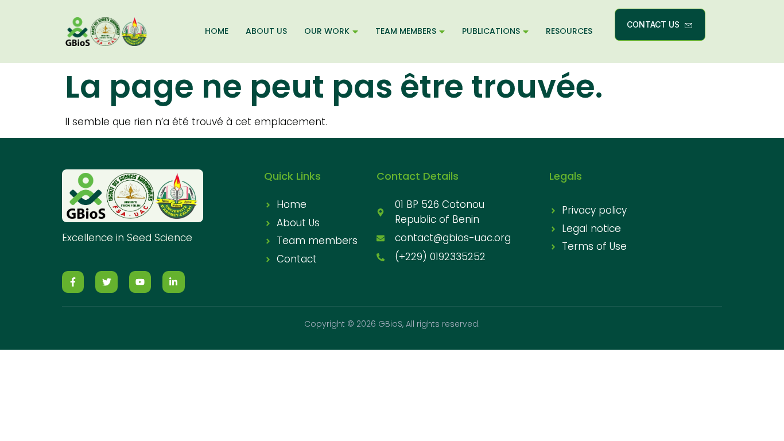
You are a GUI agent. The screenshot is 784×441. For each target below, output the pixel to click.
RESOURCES (569, 31)
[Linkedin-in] (173, 282)
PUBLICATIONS (491, 31)
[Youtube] (140, 282)
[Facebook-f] (73, 282)
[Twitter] (106, 282)
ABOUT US (266, 31)
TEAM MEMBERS (405, 31)
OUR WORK (327, 31)
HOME (216, 31)
